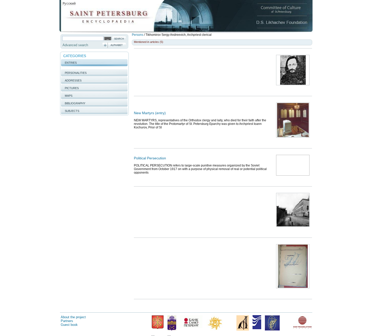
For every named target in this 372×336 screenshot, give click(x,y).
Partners (67, 321)
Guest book (69, 325)
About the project (73, 317)
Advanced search (75, 45)
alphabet (117, 45)
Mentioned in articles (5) (148, 41)
